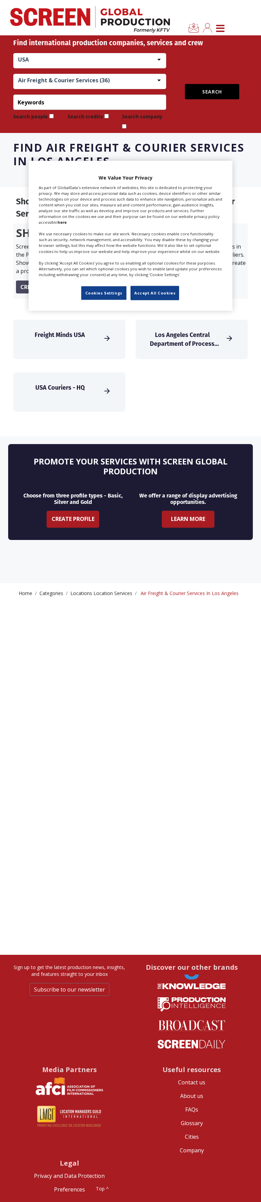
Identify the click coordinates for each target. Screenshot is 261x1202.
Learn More (188, 519)
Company (192, 1150)
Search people (30, 116)
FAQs (191, 1109)
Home (25, 593)
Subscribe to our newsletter (69, 989)
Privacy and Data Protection (69, 1176)
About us (191, 1096)
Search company (142, 116)
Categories (51, 593)
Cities (192, 1136)
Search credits (85, 116)
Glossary (192, 1123)
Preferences (69, 1189)
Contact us (191, 1082)
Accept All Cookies (154, 292)
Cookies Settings (103, 292)
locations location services (101, 593)
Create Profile (73, 519)
